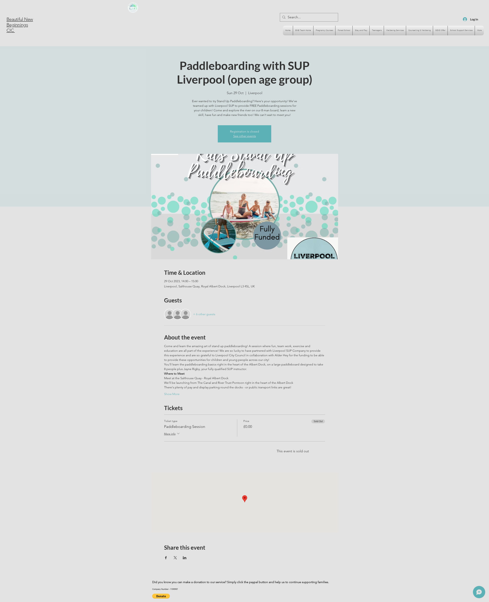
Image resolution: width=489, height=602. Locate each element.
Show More (172, 394)
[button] (161, 596)
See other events (244, 136)
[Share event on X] (175, 557)
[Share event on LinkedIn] (184, 557)
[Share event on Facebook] (166, 557)
